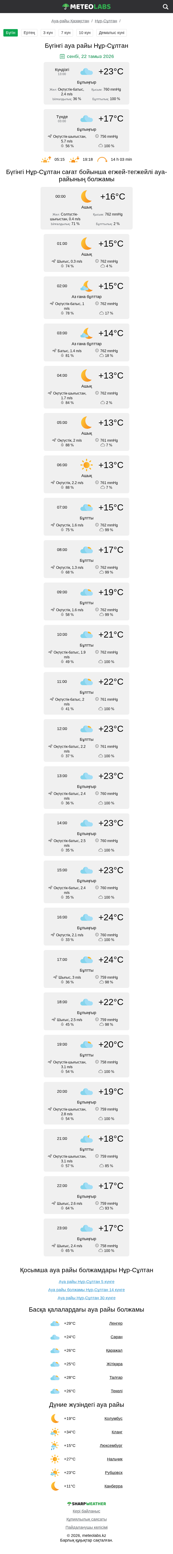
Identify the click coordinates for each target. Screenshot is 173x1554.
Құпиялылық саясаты (86, 1519)
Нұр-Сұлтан (106, 21)
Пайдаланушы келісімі (87, 1527)
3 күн (48, 32)
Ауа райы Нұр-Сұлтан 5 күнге (86, 1281)
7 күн (66, 32)
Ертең (29, 32)
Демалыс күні (111, 32)
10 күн (85, 32)
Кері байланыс (86, 1511)
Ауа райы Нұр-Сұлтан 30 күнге (87, 1298)
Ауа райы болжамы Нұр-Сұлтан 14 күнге (86, 1290)
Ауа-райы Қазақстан (70, 21)
